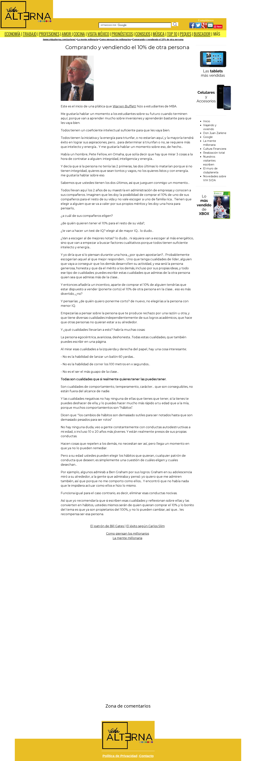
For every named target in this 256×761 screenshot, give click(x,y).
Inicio (206, 121)
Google (208, 137)
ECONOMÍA (12, 34)
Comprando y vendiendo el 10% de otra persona (157, 39)
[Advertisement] (140, 8)
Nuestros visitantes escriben (209, 160)
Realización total (214, 152)
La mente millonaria (87, 39)
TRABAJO (30, 34)
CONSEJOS (142, 34)
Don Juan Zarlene (214, 133)
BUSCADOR (202, 34)
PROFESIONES (49, 34)
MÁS (216, 34)
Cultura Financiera (214, 148)
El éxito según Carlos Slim (145, 526)
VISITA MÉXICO (98, 34)
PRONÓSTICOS (122, 34)
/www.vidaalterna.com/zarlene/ (59, 39)
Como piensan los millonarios (115, 39)
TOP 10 (172, 34)
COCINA (79, 34)
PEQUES (185, 34)
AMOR (67, 34)
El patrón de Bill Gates (107, 526)
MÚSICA (159, 34)
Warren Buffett (124, 106)
